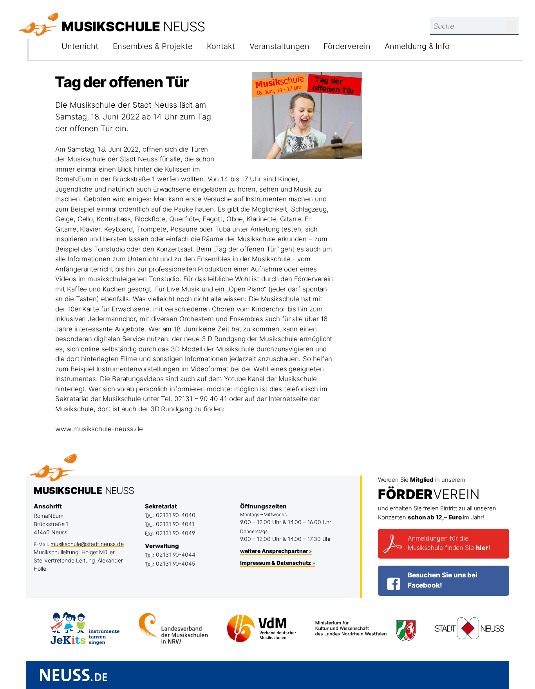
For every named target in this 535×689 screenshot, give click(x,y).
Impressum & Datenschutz (275, 562)
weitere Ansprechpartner (274, 551)
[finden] (511, 26)
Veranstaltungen (279, 46)
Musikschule (133, 26)
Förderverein (347, 46)
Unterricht (79, 46)
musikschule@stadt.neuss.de (87, 544)
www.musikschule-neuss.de (99, 429)
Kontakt (221, 46)
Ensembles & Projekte (152, 46)
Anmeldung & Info (417, 46)
